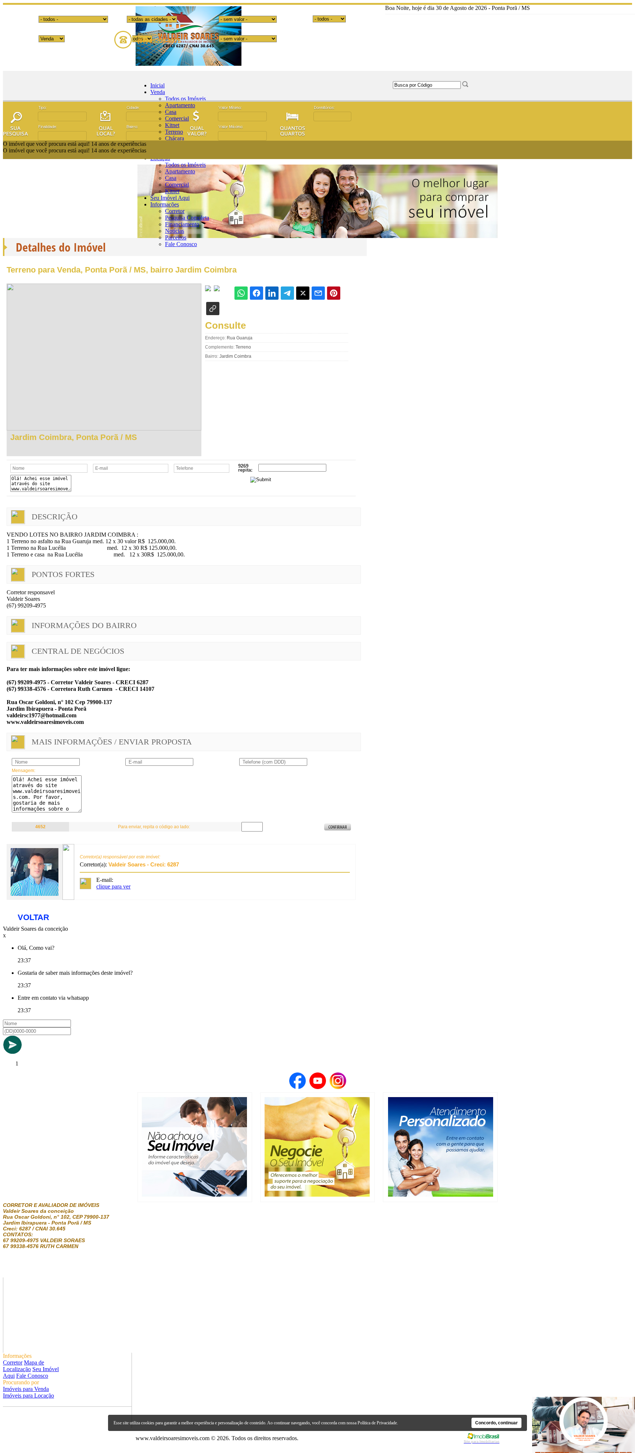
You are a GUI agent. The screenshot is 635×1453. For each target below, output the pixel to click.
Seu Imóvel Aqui (170, 198)
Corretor (174, 211)
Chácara (174, 138)
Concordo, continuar (496, 1422)
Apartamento (180, 105)
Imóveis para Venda (26, 1389)
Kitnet (172, 125)
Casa (170, 112)
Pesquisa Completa (187, 217)
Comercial (177, 118)
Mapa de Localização (23, 1365)
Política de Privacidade (377, 1422)
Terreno (174, 132)
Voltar (33, 917)
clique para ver (113, 886)
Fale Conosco (181, 244)
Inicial (157, 85)
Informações (164, 204)
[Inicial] (188, 64)
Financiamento (182, 224)
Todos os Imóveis (185, 98)
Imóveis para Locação (28, 1395)
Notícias (174, 231)
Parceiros (175, 237)
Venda (157, 92)
